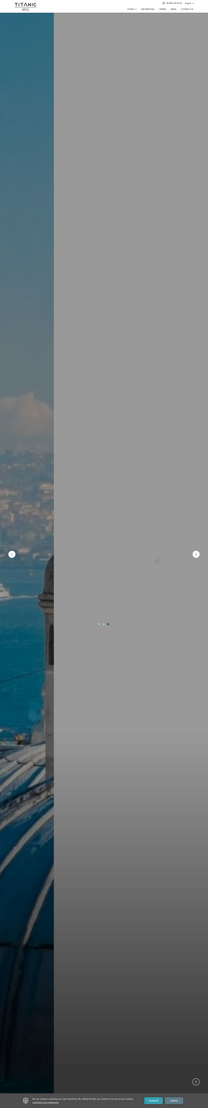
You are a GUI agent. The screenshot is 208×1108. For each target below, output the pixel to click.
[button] (99, 624)
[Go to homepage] (25, 6)
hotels (130, 9)
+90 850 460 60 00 (174, 3)
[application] (104, 1100)
